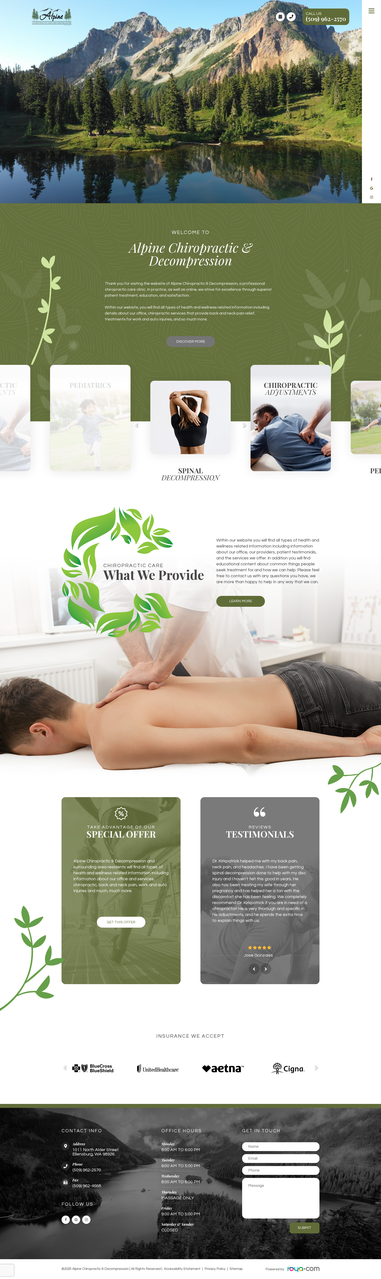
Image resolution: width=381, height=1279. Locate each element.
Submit (304, 1191)
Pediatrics (291, 470)
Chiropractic (190, 389)
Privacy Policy (215, 1232)
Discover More (190, 341)
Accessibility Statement (182, 1232)
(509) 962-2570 (326, 19)
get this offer (121, 922)
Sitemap (236, 1232)
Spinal (90, 474)
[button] (136, 425)
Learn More (240, 601)
